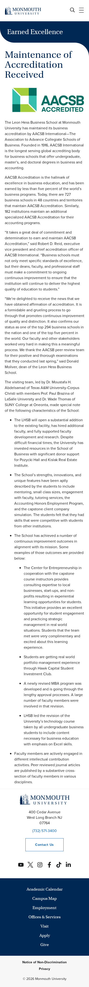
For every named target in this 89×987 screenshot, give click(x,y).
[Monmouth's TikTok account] (59, 865)
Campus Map (44, 898)
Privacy (44, 968)
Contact (39, 844)
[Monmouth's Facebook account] (49, 865)
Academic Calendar (45, 889)
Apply (44, 935)
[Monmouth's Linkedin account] (68, 865)
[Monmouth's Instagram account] (40, 865)
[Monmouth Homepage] (23, 10)
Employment (44, 907)
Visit (45, 926)
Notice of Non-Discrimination (44, 962)
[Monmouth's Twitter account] (30, 865)
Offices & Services (44, 917)
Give (44, 944)
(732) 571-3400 (44, 830)
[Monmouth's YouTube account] (21, 865)
